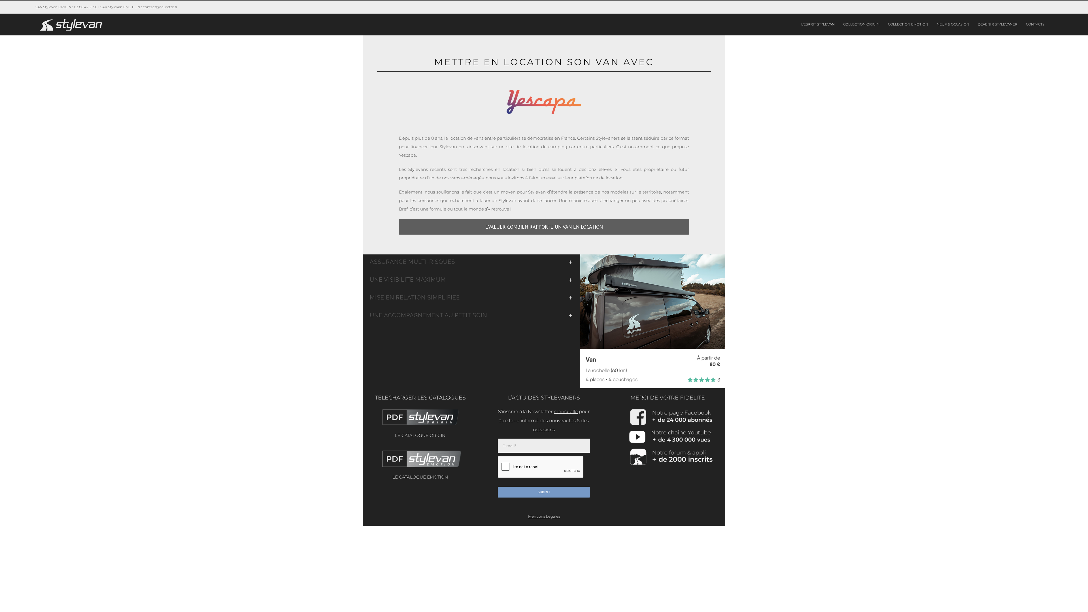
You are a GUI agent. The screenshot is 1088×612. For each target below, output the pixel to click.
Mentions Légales (544, 516)
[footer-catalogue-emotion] (420, 451)
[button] (471, 261)
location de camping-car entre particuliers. (569, 146)
